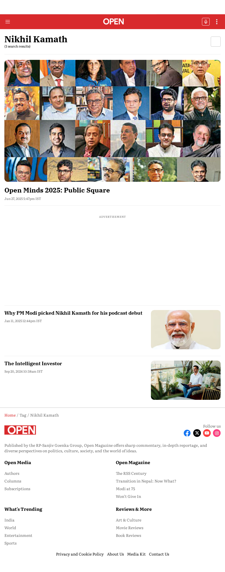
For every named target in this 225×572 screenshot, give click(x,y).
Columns (12, 481)
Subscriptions (17, 488)
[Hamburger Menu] (7, 21)
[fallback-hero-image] (112, 121)
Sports (10, 543)
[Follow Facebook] (187, 433)
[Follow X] (197, 433)
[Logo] (112, 22)
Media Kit (136, 554)
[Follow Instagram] (217, 433)
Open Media (17, 462)
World (10, 527)
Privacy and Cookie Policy (80, 554)
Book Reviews (128, 535)
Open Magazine (133, 462)
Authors (11, 473)
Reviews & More (134, 509)
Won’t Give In (128, 496)
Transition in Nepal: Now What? (146, 481)
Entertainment (18, 535)
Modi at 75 (125, 488)
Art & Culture (128, 520)
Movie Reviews (129, 527)
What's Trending (23, 509)
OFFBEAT (206, 22)
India (9, 520)
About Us (115, 554)
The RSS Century (131, 473)
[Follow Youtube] (207, 433)
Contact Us (159, 554)
